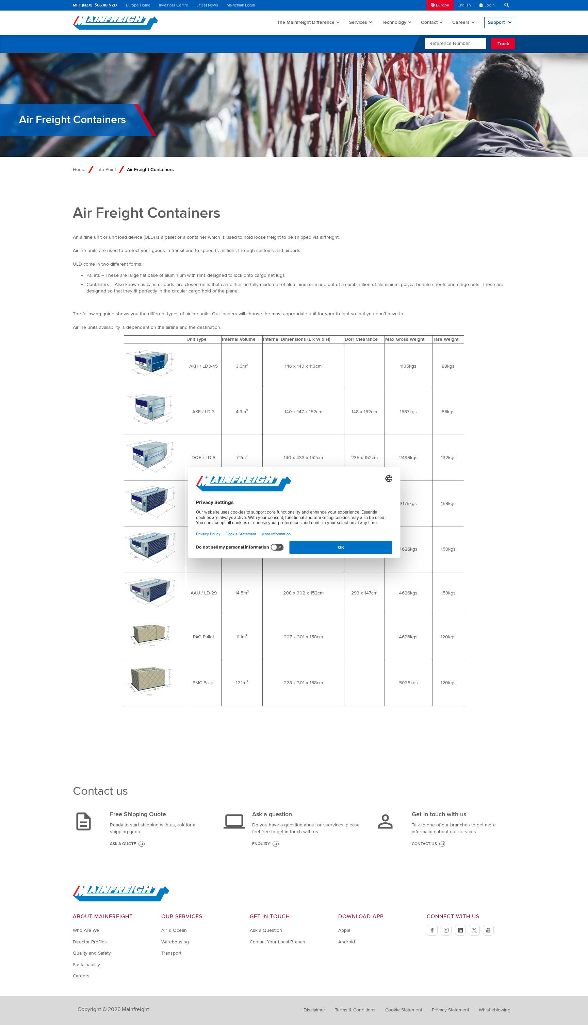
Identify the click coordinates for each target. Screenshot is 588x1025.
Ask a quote (123, 843)
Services (358, 22)
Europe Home (138, 5)
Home (79, 169)
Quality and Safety (92, 953)
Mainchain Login (241, 5)
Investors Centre (173, 5)
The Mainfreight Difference (305, 22)
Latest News (207, 5)
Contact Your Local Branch (277, 942)
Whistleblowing (494, 1010)
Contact (429, 22)
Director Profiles (90, 942)
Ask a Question (266, 930)
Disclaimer (314, 1010)
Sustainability (86, 965)
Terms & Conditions (355, 1010)
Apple (344, 930)
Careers (461, 22)
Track (503, 44)
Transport (171, 953)
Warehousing (175, 942)
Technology (394, 22)
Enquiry (261, 843)
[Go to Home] (121, 900)
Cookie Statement (403, 1010)
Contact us (424, 843)
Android (346, 942)
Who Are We (86, 930)
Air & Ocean (174, 930)
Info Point (106, 169)
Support (496, 22)
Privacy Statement (450, 1010)
